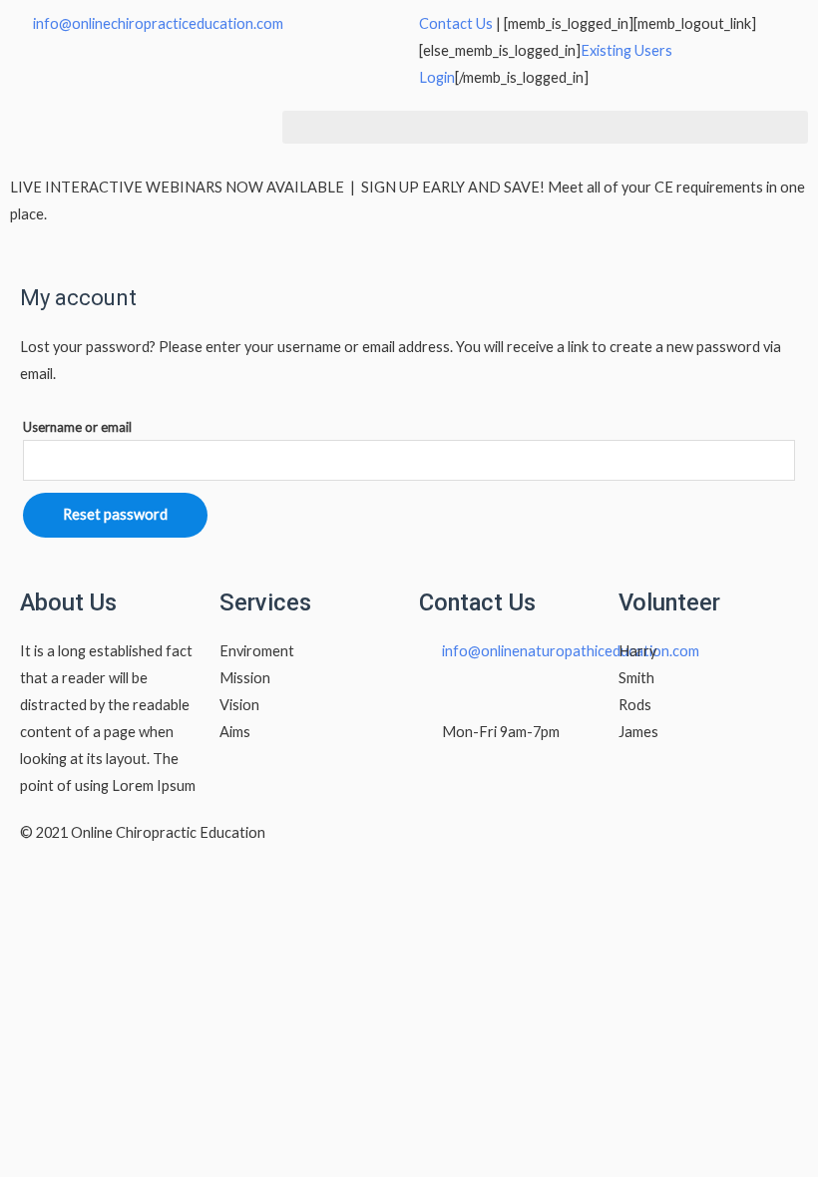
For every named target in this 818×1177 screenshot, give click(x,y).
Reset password (115, 514)
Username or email (77, 427)
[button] (545, 127)
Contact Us (456, 23)
